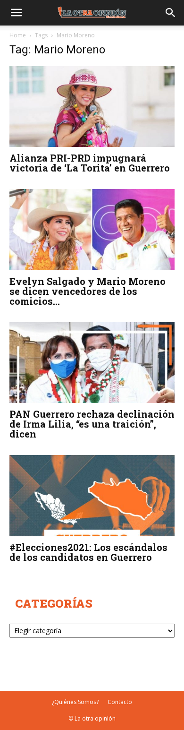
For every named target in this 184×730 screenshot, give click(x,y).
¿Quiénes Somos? (75, 702)
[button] (16, 13)
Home (17, 35)
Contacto (120, 702)
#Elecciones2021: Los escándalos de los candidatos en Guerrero (88, 552)
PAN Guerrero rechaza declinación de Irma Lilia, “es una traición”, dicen (92, 424)
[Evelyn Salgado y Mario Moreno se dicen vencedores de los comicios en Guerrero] (92, 229)
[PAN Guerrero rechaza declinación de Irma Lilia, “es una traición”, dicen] (92, 362)
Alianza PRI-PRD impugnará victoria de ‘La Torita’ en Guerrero (89, 163)
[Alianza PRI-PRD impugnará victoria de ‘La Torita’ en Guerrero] (92, 106)
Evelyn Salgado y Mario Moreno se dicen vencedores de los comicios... (87, 291)
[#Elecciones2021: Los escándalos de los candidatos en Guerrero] (92, 495)
